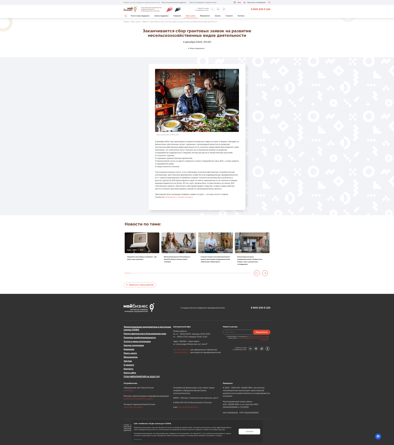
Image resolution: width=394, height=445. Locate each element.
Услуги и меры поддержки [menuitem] (140, 16)
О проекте (129, 365)
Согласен (249, 431)
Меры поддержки (197, 48)
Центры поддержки (134, 345)
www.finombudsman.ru (188, 407)
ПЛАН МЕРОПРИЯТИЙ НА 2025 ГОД (142, 376)
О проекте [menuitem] (229, 16)
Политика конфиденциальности (140, 337)
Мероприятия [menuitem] (205, 16)
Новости (145, 22)
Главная (126, 22)
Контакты (128, 369)
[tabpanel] (142, 250)
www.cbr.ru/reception (133, 407)
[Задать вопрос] (378, 436)
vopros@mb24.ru (181, 352)
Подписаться (262, 332)
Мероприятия (130, 357)
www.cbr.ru (128, 390)
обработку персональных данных (257, 336)
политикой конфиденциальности (247, 338)
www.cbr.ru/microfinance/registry (138, 399)
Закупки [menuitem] (218, 16)
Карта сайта (130, 372)
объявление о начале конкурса (179, 197)
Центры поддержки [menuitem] (161, 16)
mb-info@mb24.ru (181, 350)
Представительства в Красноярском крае (145, 333)
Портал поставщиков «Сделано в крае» (203, 2)
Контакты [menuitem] (241, 16)
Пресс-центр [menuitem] (190, 16)
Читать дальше (132, 264)
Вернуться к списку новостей (141, 285)
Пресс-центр (135, 22)
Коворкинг (129, 349)
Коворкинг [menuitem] (177, 16)
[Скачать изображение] (235, 71)
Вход (239, 2)
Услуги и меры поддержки (137, 341)
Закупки (128, 361)
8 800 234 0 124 (260, 9)
